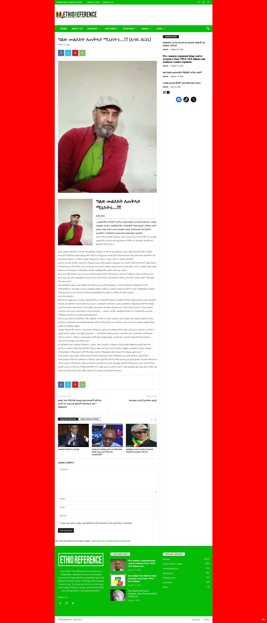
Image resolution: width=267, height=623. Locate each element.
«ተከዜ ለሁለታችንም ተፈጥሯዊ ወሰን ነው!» (182, 82)
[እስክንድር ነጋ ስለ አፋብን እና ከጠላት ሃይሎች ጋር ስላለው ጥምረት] (141, 435)
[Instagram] (203, 2)
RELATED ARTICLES (68, 419)
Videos (145, 28)
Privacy (207, 619)
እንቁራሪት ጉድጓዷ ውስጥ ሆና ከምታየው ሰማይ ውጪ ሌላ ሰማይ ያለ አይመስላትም (107, 452)
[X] (208, 2)
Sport (165, 587)
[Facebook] (199, 2)
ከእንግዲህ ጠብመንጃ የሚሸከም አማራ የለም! (182, 72)
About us (77, 28)
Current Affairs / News (172, 564)
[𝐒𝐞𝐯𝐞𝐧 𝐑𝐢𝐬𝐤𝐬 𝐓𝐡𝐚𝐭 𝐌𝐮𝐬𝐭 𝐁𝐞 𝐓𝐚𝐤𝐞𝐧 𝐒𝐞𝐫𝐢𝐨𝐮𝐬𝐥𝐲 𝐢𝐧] (118, 580)
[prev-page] (151, 419)
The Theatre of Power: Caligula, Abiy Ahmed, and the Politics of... (142, 593)
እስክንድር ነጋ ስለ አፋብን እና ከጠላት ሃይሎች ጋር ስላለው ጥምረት (139, 450)
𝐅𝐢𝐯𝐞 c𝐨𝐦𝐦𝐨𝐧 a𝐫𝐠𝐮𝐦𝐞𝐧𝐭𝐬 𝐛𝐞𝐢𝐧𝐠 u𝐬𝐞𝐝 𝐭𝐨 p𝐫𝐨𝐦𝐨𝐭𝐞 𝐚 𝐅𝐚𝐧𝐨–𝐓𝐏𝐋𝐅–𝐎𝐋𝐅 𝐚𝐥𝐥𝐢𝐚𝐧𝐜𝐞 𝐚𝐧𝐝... (142, 563)
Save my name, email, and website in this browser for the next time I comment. (96, 523)
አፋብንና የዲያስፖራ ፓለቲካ (68, 449)
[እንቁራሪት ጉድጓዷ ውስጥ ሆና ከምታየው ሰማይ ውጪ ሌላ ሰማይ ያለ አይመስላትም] (107, 435)
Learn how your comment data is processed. (111, 541)
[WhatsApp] (82, 53)
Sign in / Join (93, 2)
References (168, 573)
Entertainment (169, 578)
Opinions (128, 28)
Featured (110, 28)
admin (165, 49)
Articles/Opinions (170, 568)
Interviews (167, 582)
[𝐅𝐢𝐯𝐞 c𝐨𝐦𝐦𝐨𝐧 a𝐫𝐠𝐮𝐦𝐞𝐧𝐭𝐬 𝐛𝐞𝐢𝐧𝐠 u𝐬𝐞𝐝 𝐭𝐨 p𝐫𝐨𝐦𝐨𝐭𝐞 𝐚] (118, 565)
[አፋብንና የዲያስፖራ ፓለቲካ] (73, 435)
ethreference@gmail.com (80, 597)
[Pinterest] (75, 53)
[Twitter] (68, 53)
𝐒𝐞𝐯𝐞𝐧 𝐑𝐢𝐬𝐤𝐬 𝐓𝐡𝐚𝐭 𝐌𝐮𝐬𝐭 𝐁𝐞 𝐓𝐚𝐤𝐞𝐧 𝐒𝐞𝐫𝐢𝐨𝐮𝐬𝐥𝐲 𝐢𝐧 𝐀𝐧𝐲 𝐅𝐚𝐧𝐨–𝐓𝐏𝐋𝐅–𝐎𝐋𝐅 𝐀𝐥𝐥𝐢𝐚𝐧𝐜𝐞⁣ (142, 578)
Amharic (92, 28)
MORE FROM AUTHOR (89, 419)
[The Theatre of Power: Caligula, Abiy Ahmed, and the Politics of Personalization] (118, 595)
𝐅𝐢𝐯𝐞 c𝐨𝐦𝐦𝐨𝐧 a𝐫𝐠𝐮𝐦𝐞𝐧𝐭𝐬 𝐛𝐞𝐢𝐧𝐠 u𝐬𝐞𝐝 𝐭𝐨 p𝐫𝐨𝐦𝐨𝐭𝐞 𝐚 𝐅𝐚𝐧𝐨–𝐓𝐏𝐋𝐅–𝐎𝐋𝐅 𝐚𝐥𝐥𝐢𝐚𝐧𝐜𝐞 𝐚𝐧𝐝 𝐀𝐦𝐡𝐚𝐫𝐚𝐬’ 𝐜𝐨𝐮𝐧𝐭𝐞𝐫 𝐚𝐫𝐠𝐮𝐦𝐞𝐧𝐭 (184, 58)
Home (63, 28)
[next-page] (155, 419)
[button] (207, 28)
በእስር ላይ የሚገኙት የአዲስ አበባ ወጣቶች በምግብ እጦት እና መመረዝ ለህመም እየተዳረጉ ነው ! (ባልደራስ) (79, 403)
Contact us (107, 2)
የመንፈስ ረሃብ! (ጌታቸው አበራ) (143, 400)
